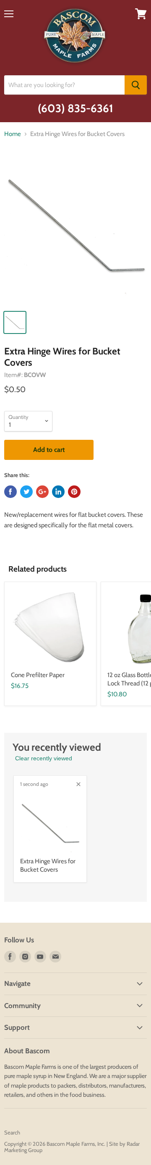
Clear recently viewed (43, 758)
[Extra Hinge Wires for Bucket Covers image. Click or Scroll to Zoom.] (75, 229)
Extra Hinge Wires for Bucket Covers (48, 865)
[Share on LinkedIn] (58, 491)
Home (12, 134)
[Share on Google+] (42, 491)
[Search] (136, 85)
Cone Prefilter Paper (38, 675)
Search (12, 1132)
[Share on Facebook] (10, 491)
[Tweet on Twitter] (26, 491)
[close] (78, 784)
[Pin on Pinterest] (74, 491)
